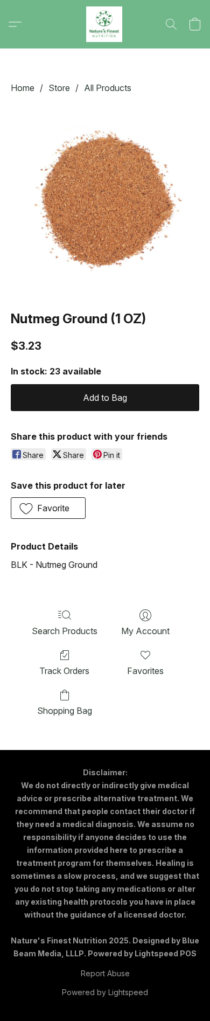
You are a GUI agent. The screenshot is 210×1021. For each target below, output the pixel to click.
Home (22, 87)
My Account (145, 631)
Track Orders (64, 670)
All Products (107, 87)
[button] (105, 24)
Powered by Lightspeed (105, 992)
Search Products (64, 631)
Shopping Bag (64, 710)
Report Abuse (105, 973)
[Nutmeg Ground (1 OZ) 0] (105, 200)
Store (59, 87)
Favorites (145, 670)
